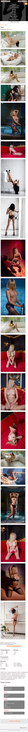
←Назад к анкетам (14, 721)
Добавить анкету (22, 1)
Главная (14, 4)
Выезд (14, 9)
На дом (14, 11)
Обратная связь (23, 727)
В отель (14, 12)
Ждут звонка (14, 16)
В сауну (14, 14)
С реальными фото (14, 6)
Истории (14, 17)
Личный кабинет (5, 1)
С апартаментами (14, 7)
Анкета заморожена (14, 646)
